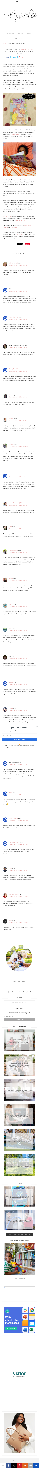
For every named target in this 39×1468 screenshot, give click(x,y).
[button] (19, 727)
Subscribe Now (19, 739)
